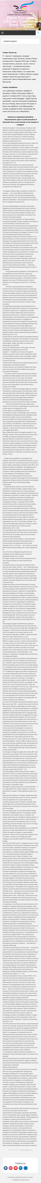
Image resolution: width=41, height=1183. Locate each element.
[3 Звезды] (14, 1150)
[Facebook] (5, 1168)
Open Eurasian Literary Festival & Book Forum (21, 21)
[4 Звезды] (16, 1150)
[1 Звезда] (9, 1150)
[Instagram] (10, 1168)
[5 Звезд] (18, 1150)
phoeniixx (25, 1180)
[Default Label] (15, 1168)
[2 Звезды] (11, 1150)
